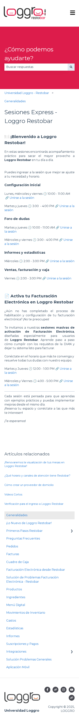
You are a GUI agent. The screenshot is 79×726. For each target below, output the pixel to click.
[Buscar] (71, 67)
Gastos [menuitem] (11, 620)
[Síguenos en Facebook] (47, 690)
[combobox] (36, 67)
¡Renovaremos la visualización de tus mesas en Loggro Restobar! (34, 464)
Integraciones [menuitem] (16, 651)
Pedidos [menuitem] (12, 546)
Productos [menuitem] (14, 589)
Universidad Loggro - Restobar (26, 93)
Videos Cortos (13, 494)
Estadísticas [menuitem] (14, 628)
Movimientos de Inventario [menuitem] (25, 612)
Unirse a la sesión (22, 198)
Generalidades (15, 101)
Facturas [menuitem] (12, 554)
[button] (72, 531)
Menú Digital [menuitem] (15, 605)
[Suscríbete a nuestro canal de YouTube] (72, 690)
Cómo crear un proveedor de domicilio (29, 485)
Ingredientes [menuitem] (15, 597)
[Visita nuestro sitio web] (55, 690)
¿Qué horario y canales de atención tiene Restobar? (37, 475)
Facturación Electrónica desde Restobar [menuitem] (35, 569)
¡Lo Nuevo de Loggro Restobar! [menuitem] (29, 523)
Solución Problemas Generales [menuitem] (28, 659)
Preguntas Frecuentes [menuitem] (23, 538)
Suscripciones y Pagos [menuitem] (22, 644)
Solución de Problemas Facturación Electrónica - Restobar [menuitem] (32, 579)
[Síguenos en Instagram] (64, 690)
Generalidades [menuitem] (16, 515)
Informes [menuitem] (12, 636)
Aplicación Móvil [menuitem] (18, 667)
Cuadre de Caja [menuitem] (17, 562)
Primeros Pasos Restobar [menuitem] (24, 531)
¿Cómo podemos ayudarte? (28, 54)
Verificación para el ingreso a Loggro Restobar (33, 504)
